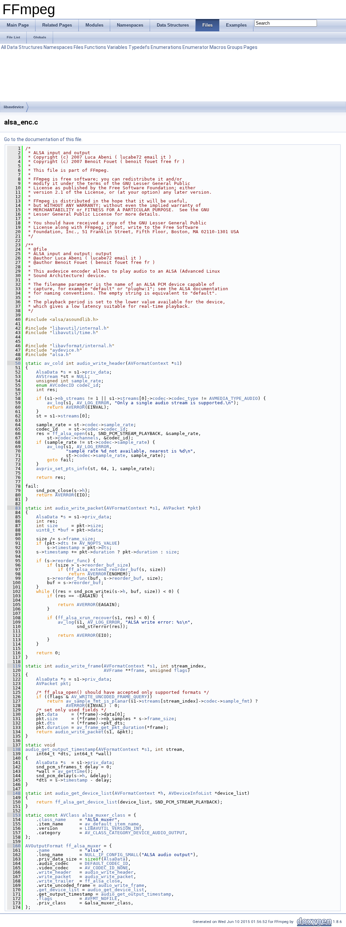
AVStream (47, 376)
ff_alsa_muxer (83, 845)
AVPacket (174, 508)
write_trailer (56, 880)
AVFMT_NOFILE (101, 898)
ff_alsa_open (68, 433)
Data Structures (25, 47)
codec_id (87, 385)
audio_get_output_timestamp (60, 749)
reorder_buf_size (106, 565)
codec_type (184, 398)
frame (137, 670)
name (44, 850)
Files (78, 47)
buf (64, 530)
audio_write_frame (78, 666)
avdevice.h (65, 350)
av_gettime (71, 771)
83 (14, 508)
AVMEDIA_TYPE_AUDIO (233, 398)
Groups (235, 47)
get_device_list (59, 889)
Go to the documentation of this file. (43, 139)
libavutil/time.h (74, 332)
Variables (117, 47)
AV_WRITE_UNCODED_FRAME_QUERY (109, 696)
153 (14, 815)
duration (104, 551)
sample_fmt (236, 701)
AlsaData (47, 372)
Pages (250, 47)
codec (159, 398)
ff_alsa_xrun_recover (85, 617)
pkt (194, 508)
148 (14, 793)
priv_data (97, 372)
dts (64, 543)
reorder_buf (127, 578)
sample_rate (86, 380)
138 (14, 749)
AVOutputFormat (44, 845)
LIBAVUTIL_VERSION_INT (113, 828)
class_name (52, 819)
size (52, 525)
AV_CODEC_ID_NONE (106, 867)
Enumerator (195, 47)
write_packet (55, 876)
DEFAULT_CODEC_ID (106, 863)
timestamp (67, 547)
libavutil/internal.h (79, 328)
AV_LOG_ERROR (93, 402)
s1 (176, 363)
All (3, 47)
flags (181, 670)
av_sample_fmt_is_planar (97, 701)
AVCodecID (62, 385)
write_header (55, 872)
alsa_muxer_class (103, 815)
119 (14, 666)
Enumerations (166, 47)
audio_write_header (101, 363)
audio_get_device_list (83, 793)
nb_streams (71, 398)
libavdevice (14, 107)
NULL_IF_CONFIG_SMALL (112, 854)
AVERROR (75, 407)
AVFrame (113, 670)
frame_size (79, 538)
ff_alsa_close (102, 880)
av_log (55, 402)
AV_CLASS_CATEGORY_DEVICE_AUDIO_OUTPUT (135, 832)
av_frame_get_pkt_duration (110, 727)
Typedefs (139, 47)
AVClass (69, 815)
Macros (217, 47)
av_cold (53, 363)
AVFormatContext (148, 363)
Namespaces (58, 47)
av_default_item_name (112, 823)
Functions (95, 47)
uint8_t (45, 530)
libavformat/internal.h (82, 345)
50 (14, 363)
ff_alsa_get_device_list (86, 802)
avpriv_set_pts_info (62, 468)
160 (14, 845)
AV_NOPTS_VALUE (98, 543)
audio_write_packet (79, 508)
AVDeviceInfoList (190, 793)
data (95, 530)
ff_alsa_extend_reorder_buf (104, 569)
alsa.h (60, 354)
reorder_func (71, 560)
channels (87, 437)
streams (129, 398)
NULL (82, 376)
